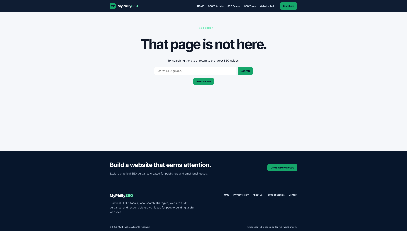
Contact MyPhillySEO (282, 167)
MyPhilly (128, 6)
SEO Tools (250, 6)
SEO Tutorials (216, 6)
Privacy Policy (241, 194)
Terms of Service (275, 194)
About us (257, 194)
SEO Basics (234, 6)
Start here (288, 6)
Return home (204, 81)
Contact (293, 194)
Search (245, 71)
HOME (200, 6)
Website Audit (268, 6)
